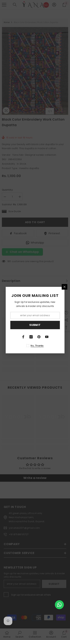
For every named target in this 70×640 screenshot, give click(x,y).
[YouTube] (47, 337)
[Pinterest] (39, 337)
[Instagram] (31, 337)
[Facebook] (23, 337)
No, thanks (37, 345)
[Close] (64, 287)
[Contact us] (59, 604)
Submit (35, 325)
